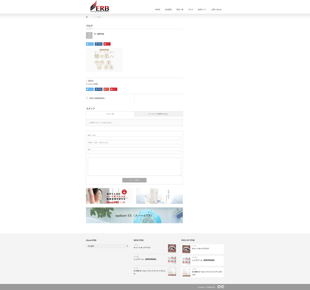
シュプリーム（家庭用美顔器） (145, 259)
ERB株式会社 (210, 287)
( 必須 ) (92, 135)
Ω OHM (136, 245)
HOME (157, 9)
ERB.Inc (90, 81)
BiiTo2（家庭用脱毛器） (97, 98)
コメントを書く (93, 84)
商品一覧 (180, 9)
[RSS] (219, 286)
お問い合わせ (216, 9)
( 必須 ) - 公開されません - (98, 142)
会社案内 (168, 9)
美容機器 (136, 256)
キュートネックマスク (142, 247)
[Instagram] (222, 286)
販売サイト (202, 9)
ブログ (190, 9)
